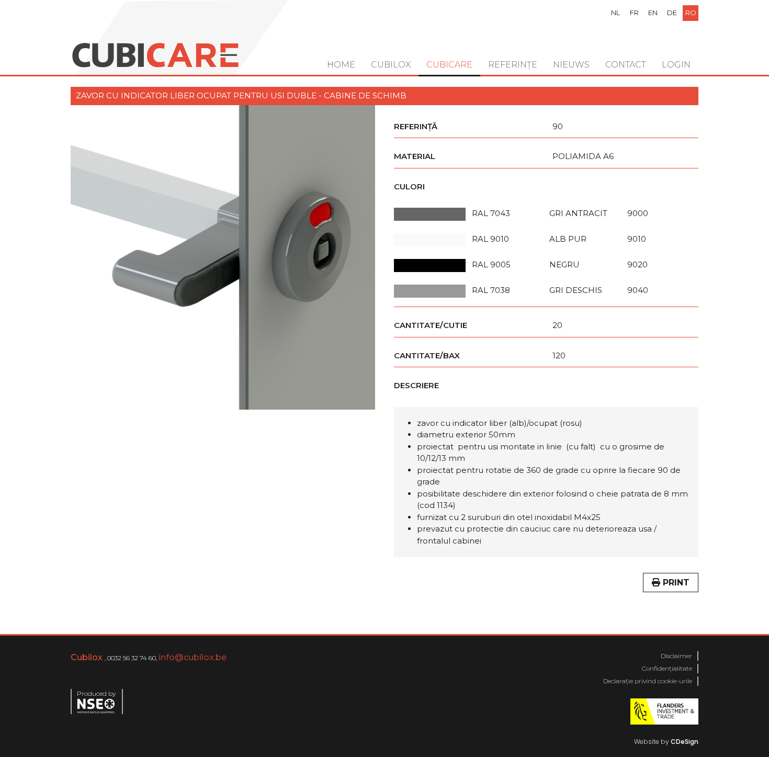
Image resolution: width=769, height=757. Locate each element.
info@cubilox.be (193, 657)
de (672, 12)
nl (615, 12)
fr (634, 12)
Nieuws (571, 65)
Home (341, 65)
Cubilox (391, 65)
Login (676, 65)
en (653, 12)
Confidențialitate (667, 668)
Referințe (512, 65)
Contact (625, 65)
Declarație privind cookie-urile (647, 681)
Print (674, 582)
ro (690, 12)
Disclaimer (676, 656)
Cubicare (449, 65)
